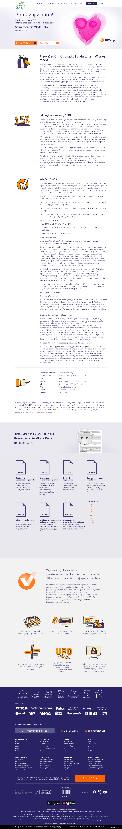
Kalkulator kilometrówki (46, 769)
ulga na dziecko (80, 409)
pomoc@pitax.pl (96, 730)
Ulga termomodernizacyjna (71, 763)
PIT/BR (91, 511)
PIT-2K (91, 520)
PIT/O (90, 509)
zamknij (113, 827)
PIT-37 (54, 3)
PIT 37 (62, 409)
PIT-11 (66, 3)
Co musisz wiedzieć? (69, 749)
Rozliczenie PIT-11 (44, 747)
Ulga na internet (68, 765)
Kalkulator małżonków (46, 761)
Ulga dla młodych (68, 769)
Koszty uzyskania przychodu (95, 767)
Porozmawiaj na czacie (37, 730)
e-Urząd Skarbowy (45, 743)
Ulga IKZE (66, 767)
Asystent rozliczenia (69, 743)
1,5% (80, 3)
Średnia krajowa (19, 759)
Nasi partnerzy (92, 743)
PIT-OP (68, 514)
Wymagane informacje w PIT (95, 759)
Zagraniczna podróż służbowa (23, 767)
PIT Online (42, 751)
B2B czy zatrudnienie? (21, 763)
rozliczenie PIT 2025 (38, 409)
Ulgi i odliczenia (68, 741)
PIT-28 (60, 3)
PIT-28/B (91, 523)
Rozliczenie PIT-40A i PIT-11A (47, 749)
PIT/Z (90, 516)
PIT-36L (45, 514)
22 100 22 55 (71, 730)
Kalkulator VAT (43, 763)
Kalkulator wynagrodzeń (46, 759)
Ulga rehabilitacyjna (69, 761)
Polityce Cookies (58, 827)
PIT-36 (44, 472)
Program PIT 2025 (44, 741)
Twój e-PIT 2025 (44, 745)
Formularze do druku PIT (95, 769)
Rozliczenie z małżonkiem (95, 761)
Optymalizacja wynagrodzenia (23, 769)
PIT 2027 (46, 3)
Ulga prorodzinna (68, 759)
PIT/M (90, 518)
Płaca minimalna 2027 (21, 761)
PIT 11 (56, 409)
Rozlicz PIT (91, 3)
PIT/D (90, 507)
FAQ (65, 751)
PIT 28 (67, 409)
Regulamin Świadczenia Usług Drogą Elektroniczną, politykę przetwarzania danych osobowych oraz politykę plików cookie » (73, 825)
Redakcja (90, 749)
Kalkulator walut (44, 767)
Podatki (38, 3)
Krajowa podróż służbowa (22, 765)
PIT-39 (21, 514)
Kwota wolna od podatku (95, 765)
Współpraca (91, 745)
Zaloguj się (102, 3)
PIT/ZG (91, 514)
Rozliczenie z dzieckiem (94, 763)
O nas (89, 741)
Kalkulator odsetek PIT (46, 765)
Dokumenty (91, 747)
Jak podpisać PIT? (68, 747)
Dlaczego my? (67, 745)
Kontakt (90, 751)
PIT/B (90, 504)
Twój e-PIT (73, 3)
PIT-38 (68, 472)
